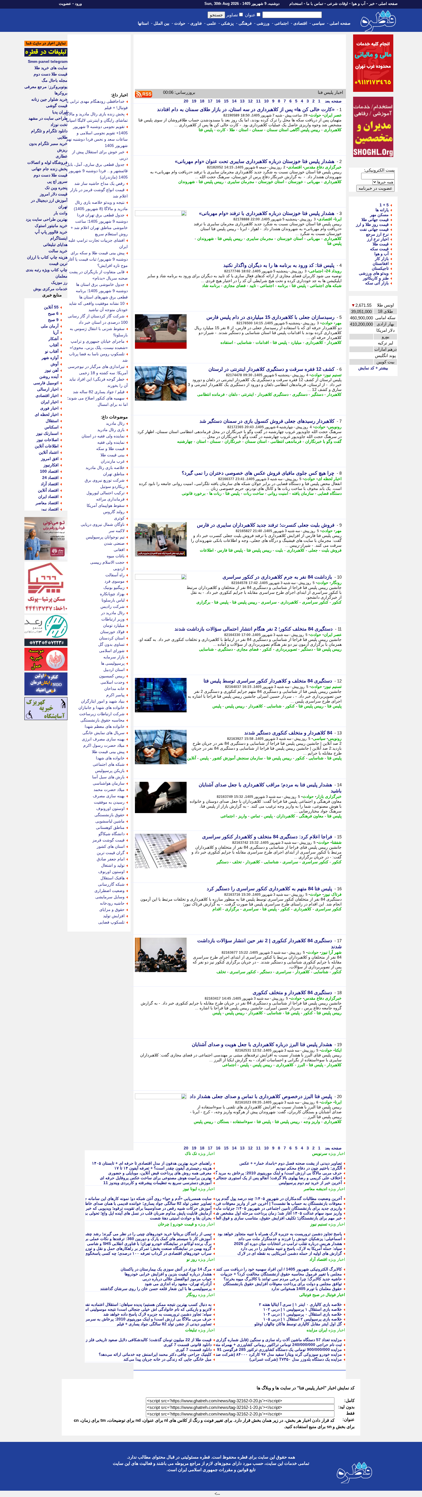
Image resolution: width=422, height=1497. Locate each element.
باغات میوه (116, 556)
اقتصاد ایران (48, 496)
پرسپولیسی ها (113, 663)
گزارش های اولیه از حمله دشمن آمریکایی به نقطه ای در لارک (289, 1253)
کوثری (119, 518)
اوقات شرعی (337, 3)
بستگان (223, 1121)
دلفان (233, 394)
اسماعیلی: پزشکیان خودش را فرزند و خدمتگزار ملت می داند (290, 1238)
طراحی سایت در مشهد (47, 118)
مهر (338, 323)
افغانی (119, 549)
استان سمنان (256, 441)
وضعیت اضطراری (109, 890)
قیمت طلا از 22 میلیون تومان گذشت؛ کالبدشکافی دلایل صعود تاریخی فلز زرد (147, 1339)
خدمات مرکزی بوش (50, 288)
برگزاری (203, 602)
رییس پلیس (235, 706)
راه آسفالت (115, 575)
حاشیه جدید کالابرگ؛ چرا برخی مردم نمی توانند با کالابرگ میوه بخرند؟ (283, 1279)
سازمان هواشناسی (109, 783)
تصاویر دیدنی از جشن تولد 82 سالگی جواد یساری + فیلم (164, 1324)
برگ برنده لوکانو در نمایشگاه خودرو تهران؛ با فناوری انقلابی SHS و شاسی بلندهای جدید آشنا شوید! (129, 1243)
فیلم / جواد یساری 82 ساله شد (99, 391)
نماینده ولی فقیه (111, 442)
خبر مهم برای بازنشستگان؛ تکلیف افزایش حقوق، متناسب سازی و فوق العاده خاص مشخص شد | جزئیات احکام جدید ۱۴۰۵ (239, 1218)
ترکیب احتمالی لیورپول (105, 492)
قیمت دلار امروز (53, 194)
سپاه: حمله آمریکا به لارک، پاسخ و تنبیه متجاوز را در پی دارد (291, 1248)
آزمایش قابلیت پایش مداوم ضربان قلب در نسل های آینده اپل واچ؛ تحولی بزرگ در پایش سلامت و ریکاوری (122, 1213)
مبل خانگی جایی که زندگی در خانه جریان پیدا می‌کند (167, 1359)
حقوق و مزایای (112, 909)
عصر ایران (333, 115)
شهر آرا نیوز (331, 952)
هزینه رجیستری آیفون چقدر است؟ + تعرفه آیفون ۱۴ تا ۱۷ (163, 1168)
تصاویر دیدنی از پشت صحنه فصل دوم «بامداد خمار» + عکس (290, 1163)
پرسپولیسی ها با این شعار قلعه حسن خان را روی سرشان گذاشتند (156, 1288)
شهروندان (186, 181)
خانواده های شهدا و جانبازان (101, 707)
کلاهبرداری (333, 129)
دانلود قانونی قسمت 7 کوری (188, 1344)
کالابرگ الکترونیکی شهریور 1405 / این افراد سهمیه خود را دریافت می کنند (279, 1269)
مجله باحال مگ (54, 80)
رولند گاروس (114, 511)
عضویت (65, 3)
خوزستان (295, 181)
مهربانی (313, 181)
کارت (221, 129)
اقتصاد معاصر (47, 503)
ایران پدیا (59, 112)
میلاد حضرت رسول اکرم (104, 745)
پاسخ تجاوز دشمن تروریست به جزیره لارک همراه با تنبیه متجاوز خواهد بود (280, 1234)
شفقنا (337, 842)
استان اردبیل (114, 669)
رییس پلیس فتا (211, 181)
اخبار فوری (49, 408)
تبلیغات (191, 1330)
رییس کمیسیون (112, 676)
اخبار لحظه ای (330, 478)
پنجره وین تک (56, 187)
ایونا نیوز (190, 1188)
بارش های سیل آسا (108, 777)
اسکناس (51, 427)
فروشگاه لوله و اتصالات (47, 162)
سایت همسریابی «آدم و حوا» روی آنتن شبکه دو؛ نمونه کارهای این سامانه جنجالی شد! (139, 1198)
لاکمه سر (117, 530)
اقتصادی (300, 23)
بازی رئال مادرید (111, 429)
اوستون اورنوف (111, 871)
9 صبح (53, 319)
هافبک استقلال (112, 878)
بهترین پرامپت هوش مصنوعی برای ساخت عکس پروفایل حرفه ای (156, 1178)
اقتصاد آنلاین (48, 490)
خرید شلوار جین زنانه (49, 99)
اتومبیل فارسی (46, 383)
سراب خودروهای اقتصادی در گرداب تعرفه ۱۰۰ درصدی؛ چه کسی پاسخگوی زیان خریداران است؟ (130, 1253)
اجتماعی (281, 23)
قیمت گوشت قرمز (108, 840)
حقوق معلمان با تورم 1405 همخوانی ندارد (306, 1288)
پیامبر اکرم (115, 695)
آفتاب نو (52, 351)
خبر (372, 3)
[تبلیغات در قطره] (45, 55)
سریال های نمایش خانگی (103, 732)
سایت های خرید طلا (50, 67)
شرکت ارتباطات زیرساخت (102, 713)
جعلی (313, 550)
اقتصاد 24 (50, 477)
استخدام (296, 3)
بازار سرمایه (114, 657)
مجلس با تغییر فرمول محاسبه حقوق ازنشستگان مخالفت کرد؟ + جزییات (281, 1274)
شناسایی (244, 342)
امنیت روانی (278, 493)
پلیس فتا (206, 129)
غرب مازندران (113, 461)
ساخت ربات (253, 493)
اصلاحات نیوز (48, 439)
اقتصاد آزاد (318, 1259)
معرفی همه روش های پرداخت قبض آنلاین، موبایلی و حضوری (160, 1173)
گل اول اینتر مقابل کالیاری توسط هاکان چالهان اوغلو (298, 1324)
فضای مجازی (235, 285)
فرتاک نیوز (333, 894)
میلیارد (296, 342)
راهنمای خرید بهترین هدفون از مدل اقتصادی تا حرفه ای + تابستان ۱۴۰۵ (152, 1163)
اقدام (216, 909)
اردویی (119, 568)
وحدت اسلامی (112, 682)
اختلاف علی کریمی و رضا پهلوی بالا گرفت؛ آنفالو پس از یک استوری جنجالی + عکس (271, 1178)
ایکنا (338, 1050)
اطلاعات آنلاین (47, 446)
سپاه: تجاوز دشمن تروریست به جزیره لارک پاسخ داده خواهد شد (157, 1314)
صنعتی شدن (114, 543)
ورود (78, 3)
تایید (252, 285)
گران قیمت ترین (111, 852)
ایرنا (338, 219)
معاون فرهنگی (311, 816)
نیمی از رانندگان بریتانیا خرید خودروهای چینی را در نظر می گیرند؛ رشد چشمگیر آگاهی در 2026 (132, 1234)
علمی (211, 23)
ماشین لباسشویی (110, 821)
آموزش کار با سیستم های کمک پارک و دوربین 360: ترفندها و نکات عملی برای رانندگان (139, 1238)
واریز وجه (311, 1121)
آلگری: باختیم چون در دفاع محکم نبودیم (309, 1168)
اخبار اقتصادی (47, 395)
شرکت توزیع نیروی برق (105, 480)
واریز (242, 816)
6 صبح (53, 313)
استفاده (226, 342)
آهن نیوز (52, 370)
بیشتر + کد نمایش (373, 368)
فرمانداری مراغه (110, 499)
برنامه (283, 285)
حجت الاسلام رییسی (107, 562)
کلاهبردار (334, 342)
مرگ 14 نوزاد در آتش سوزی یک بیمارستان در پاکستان (166, 1269)
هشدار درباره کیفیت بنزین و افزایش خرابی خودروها (168, 1274)
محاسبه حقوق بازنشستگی (102, 720)
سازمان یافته (303, 493)
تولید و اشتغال (113, 865)
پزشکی (227, 23)
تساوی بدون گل (111, 644)
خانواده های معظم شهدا (105, 726)
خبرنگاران (232, 441)
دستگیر (317, 394)
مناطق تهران (114, 474)
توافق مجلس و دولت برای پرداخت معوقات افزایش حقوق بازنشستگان (282, 1283)
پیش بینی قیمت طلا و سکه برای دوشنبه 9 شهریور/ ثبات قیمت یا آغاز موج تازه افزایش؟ (98, 259)
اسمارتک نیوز (47, 433)
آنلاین (191, 758)
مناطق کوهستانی (110, 827)
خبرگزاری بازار (329, 796)
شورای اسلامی (112, 650)
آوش (55, 364)
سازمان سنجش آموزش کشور (237, 758)
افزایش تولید (114, 916)
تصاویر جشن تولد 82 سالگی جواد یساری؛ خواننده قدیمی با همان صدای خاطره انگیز (142, 1203)
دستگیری (299, 394)
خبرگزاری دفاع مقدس (323, 167)
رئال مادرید (115, 423)
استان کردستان (112, 638)
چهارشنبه (185, 441)
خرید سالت (58, 251)
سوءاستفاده (243, 1121)
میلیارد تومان (114, 625)
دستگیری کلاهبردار (273, 394)
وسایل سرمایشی (110, 897)
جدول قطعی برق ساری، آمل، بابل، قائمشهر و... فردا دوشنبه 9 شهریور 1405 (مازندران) (96, 170)
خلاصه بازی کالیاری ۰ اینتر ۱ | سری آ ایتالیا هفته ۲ (300, 1304)
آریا (56, 332)
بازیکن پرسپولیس (110, 770)
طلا (232, 129)
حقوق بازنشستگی (109, 815)
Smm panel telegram (47, 61)
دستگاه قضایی (330, 493)
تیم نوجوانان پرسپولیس (105, 537)
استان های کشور (111, 846)
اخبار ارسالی (48, 389)
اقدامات (262, 342)
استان (243, 129)
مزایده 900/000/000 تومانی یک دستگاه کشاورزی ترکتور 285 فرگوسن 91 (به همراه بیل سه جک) (260, 1349)
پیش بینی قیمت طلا (108, 751)
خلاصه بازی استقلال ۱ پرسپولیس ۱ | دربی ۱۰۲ (302, 1309)
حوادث (179, 23)
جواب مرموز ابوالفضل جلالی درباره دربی (177, 1279)
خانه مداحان (114, 688)
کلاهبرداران (285, 816)
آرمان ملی (50, 326)
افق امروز (50, 458)
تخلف (237, 862)
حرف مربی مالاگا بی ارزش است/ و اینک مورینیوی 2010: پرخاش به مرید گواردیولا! (272, 1173)
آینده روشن (49, 376)
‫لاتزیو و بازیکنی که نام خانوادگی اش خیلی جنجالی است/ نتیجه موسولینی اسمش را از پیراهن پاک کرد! (126, 1309)
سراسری (269, 602)
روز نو (192, 1259)
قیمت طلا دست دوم (50, 74)
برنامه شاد (211, 285)
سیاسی (318, 23)
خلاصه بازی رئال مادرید (105, 467)
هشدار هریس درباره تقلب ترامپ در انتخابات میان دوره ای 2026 (288, 1243)
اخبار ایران (50, 402)
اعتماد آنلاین (49, 452)
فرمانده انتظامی (211, 394)
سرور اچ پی (57, 181)
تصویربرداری (286, 649)
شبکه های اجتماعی (326, 285)
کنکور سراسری (315, 602)
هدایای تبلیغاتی (55, 244)
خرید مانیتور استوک (51, 225)
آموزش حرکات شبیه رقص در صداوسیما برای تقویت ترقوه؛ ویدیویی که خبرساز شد (142, 1208)
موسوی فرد (114, 581)
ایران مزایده (317, 1330)
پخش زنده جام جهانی (49, 168)
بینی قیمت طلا (112, 455)
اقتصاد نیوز (49, 509)
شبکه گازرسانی (111, 884)
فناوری (196, 23)
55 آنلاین (51, 307)
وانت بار (60, 213)
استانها (143, 23)
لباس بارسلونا (113, 600)
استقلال (52, 420)
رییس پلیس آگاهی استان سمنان (293, 129)
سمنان (257, 129)
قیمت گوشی (56, 105)
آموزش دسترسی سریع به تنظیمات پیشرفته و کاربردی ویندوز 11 (157, 1182)
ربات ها (215, 493)
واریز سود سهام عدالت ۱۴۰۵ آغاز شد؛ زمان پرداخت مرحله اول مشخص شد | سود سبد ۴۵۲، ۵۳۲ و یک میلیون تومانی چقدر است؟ (232, 1213)
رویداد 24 (334, 271)
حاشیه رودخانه (112, 903)
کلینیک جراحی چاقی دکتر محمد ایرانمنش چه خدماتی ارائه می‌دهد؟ (155, 1354)
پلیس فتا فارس (230, 550)
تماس (255, 816)
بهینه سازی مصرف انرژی (103, 739)
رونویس (335, 426)
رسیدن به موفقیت (109, 802)
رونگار (336, 582)
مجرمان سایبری (240, 181)
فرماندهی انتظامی (285, 441)
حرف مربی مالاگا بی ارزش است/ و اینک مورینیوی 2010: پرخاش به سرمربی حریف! (140, 1319)
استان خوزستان (271, 181)
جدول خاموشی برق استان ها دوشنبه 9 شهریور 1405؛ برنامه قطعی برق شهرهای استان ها (102, 290)
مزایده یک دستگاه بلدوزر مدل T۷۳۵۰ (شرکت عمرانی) (295, 1359)
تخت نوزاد (59, 124)
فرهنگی (245, 23)
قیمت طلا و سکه (110, 448)
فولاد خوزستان (112, 631)
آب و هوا (358, 3)
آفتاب (54, 345)
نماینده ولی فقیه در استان (103, 436)
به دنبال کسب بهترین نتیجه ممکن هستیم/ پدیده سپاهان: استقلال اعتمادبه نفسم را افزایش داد (134, 1304)
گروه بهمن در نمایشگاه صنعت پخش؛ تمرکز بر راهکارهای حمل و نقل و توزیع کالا (144, 1248)
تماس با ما (314, 3)
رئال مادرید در (113, 612)
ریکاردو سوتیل (112, 486)
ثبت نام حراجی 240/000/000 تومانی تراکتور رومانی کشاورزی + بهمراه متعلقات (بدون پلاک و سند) (258, 1344)
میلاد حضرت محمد (109, 789)
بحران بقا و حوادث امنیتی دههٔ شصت (181, 1218)
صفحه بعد (333, 101)
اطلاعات (207, 550)
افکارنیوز (51, 465)
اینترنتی (247, 394)
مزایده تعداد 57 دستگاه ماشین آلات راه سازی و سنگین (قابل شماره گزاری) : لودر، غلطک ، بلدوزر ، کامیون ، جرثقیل (243, 1339)
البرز (301, 1064)
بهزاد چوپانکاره (112, 594)
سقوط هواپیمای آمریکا (106, 505)
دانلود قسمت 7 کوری (194, 1349)
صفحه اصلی (388, 3)
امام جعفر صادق (111, 859)
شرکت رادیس (112, 606)
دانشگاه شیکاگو (111, 833)
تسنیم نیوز (333, 375)
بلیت (279, 550)
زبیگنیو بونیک (114, 587)
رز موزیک (59, 282)
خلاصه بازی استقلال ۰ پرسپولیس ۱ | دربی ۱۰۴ (302, 1314)
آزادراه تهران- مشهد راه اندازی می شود (178, 1283)
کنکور (337, 602)
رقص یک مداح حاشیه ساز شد (99, 183)
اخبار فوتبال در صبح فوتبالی (322, 1294)
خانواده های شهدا (110, 758)
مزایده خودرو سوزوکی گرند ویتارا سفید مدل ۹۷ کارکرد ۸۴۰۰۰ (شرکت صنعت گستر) (270, 1354)
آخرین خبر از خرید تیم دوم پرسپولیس (310, 1182)
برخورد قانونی (194, 493)
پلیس (216, 706)
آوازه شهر (50, 357)
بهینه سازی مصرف (109, 796)
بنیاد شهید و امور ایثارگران (103, 701)
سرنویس (319, 1153)
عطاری (61, 156)
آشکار (54, 338)
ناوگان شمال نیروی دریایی (103, 524)
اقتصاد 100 (49, 471)
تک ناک (191, 1153)
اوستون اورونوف (110, 808)
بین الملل (161, 23)
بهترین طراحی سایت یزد (46, 219)
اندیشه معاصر (315, 1188)
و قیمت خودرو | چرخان (177, 1224)
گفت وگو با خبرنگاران (323, 441)
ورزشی (263, 23)
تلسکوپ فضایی (111, 922)
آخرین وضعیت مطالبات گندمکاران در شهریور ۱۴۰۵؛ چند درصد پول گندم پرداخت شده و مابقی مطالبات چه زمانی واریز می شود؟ (233, 1198)
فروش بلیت (332, 550)
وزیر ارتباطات (113, 619)
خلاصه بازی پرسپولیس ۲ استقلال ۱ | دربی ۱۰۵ (302, 1319)
